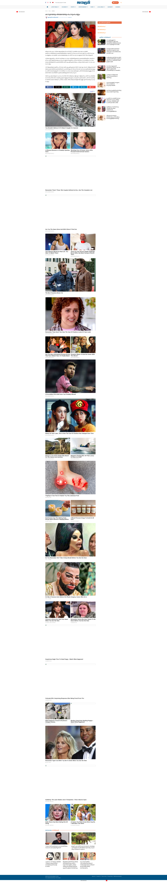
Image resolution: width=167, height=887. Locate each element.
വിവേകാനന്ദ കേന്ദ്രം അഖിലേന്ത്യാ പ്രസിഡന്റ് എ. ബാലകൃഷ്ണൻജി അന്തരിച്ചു (113, 117)
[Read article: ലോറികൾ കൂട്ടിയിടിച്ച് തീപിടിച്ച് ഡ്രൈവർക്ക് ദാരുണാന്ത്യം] (101, 92)
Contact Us (98, 876)
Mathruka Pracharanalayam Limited (52, 876)
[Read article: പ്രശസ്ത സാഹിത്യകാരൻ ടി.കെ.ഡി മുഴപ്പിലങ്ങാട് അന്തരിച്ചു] (101, 77)
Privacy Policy (110, 876)
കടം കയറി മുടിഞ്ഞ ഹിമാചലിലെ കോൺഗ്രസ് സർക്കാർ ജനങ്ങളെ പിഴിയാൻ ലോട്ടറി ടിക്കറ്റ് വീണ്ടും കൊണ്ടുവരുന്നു (87, 865)
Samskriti (110, 7)
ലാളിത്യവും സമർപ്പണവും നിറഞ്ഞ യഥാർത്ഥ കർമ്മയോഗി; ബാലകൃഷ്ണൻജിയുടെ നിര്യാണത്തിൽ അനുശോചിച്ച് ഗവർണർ (113, 110)
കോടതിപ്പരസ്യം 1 (102, 26)
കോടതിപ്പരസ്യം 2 (102, 29)
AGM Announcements (118, 876)
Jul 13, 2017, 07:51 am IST (63, 17)
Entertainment (83, 7)
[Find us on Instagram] (47, 2)
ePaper (115, 2)
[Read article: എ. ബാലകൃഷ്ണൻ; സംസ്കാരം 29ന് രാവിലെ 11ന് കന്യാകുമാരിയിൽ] (101, 84)
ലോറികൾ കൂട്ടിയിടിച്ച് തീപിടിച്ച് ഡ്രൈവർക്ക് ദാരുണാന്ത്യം (113, 91)
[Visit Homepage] (83, 3)
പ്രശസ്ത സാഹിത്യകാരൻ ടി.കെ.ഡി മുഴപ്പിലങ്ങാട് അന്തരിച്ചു (112, 76)
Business (118, 7)
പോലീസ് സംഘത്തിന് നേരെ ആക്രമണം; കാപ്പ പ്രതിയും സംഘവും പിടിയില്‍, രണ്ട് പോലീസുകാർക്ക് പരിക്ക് (113, 100)
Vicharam (64, 7)
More (92, 7)
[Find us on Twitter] (50, 2)
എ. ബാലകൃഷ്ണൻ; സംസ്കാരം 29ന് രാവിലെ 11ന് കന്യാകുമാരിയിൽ (112, 84)
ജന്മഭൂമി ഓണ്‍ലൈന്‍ (53, 17)
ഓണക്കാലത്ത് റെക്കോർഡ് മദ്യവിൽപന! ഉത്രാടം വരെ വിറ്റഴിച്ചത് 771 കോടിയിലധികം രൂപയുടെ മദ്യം (113, 51)
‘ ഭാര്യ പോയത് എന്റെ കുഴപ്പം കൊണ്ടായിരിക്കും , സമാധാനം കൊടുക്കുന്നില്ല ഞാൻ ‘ (56, 846)
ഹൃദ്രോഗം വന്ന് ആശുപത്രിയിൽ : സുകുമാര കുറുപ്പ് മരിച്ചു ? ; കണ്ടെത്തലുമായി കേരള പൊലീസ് (53, 864)
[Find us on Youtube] (52, 2)
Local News (100, 7)
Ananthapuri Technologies (56, 877)
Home (46, 11)
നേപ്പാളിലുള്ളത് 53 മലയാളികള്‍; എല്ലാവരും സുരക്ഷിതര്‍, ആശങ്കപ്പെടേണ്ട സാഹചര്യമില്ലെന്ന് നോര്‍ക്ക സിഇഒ (113, 43)
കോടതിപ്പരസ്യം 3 (102, 32)
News (50, 11)
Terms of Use (104, 876)
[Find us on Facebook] (45, 2)
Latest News (54, 7)
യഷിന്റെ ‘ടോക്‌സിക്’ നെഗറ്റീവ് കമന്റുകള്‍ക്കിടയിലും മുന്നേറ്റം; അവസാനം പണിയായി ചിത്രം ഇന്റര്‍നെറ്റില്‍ (113, 60)
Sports (73, 7)
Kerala (53, 11)
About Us (93, 876)
